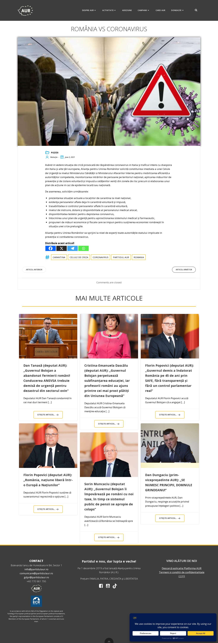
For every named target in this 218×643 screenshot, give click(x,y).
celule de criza (79, 257)
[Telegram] (72, 248)
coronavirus (100, 257)
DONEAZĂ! (176, 10)
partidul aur (121, 257)
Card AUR (160, 10)
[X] (61, 248)
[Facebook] (50, 248)
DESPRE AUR (88, 10)
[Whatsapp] (83, 248)
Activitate (108, 10)
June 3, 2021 (70, 157)
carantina (59, 257)
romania (139, 257)
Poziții (54, 152)
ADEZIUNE (127, 10)
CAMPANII (142, 10)
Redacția (53, 157)
